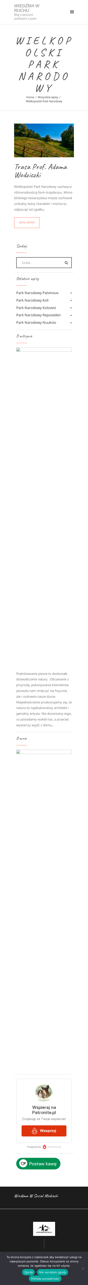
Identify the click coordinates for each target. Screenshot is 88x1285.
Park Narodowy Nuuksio (36, 322)
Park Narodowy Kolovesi (36, 307)
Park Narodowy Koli (32, 300)
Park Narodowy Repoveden (38, 314)
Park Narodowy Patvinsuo (37, 292)
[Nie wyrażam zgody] (83, 1268)
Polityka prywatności (45, 1278)
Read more (27, 222)
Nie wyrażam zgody (52, 1272)
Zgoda (28, 1272)
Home (30, 97)
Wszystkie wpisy (48, 97)
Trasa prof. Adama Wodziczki (40, 171)
